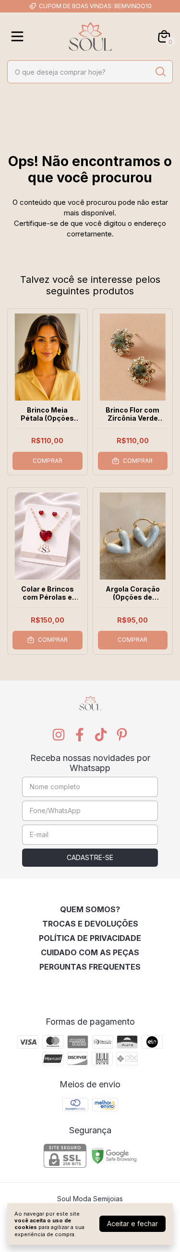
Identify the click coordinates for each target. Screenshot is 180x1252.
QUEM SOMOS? (90, 909)
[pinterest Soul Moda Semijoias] (121, 734)
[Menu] (19, 36)
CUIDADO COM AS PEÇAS (90, 952)
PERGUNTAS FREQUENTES (90, 967)
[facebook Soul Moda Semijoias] (79, 734)
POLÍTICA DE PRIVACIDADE (90, 938)
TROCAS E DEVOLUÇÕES (90, 923)
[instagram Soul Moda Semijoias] (58, 734)
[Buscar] (160, 71)
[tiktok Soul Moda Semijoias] (100, 734)
